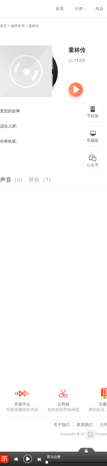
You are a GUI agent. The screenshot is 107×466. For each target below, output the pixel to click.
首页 (3, 26)
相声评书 (18, 26)
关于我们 (62, 424)
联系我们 (85, 424)
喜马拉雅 (22, 8)
